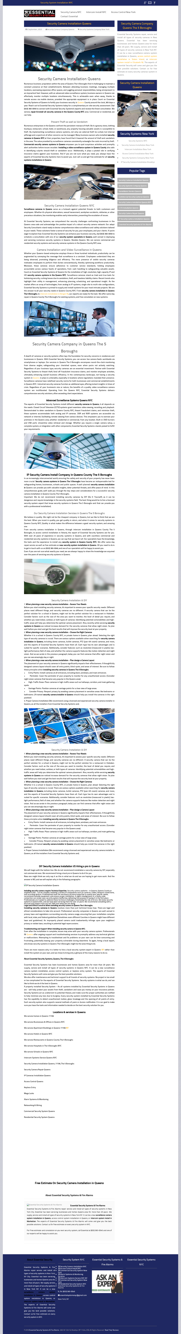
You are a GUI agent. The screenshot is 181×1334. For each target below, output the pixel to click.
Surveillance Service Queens (130, 191)
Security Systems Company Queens (133, 185)
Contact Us (150, 3)
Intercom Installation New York (138, 149)
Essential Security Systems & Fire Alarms (135, 224)
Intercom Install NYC (96, 12)
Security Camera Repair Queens (131, 213)
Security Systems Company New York (94, 29)
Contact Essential (69, 16)
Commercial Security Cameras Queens (134, 196)
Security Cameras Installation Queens (133, 180)
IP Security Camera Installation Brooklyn (138, 162)
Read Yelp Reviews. (112, 1330)
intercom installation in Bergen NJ (54, 293)
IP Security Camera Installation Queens (134, 218)
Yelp (154, 3)
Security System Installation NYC (56, 2)
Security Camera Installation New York (138, 145)
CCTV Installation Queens (128, 207)
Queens (81, 102)
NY (103, 949)
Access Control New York (123, 12)
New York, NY (63, 1299)
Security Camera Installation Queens (69, 23)
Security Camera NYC (71, 12)
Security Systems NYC (138, 140)
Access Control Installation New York (137, 153)
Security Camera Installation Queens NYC (135, 202)
